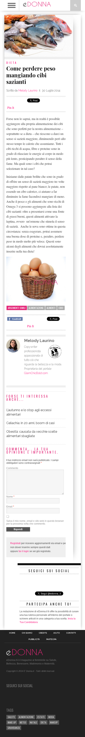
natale (33, 722)
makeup (54, 722)
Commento (12, 468)
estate (41, 717)
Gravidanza (14, 727)
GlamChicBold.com (36, 373)
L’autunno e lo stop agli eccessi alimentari (28, 412)
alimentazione (36, 308)
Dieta (11, 62)
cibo (61, 308)
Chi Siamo (27, 633)
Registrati (15, 543)
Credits (43, 633)
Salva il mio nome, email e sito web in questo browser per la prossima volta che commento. (35, 522)
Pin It (10, 107)
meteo (23, 722)
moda (51, 717)
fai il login (24, 551)
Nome (9, 496)
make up (12, 722)
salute (11, 717)
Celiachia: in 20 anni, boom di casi (30, 423)
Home (12, 633)
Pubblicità (34, 639)
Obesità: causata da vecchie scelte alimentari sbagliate (31, 434)
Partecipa (51, 639)
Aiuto (56, 633)
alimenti (51, 308)
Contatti (71, 633)
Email (9, 506)
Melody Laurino (27, 90)
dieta (43, 722)
